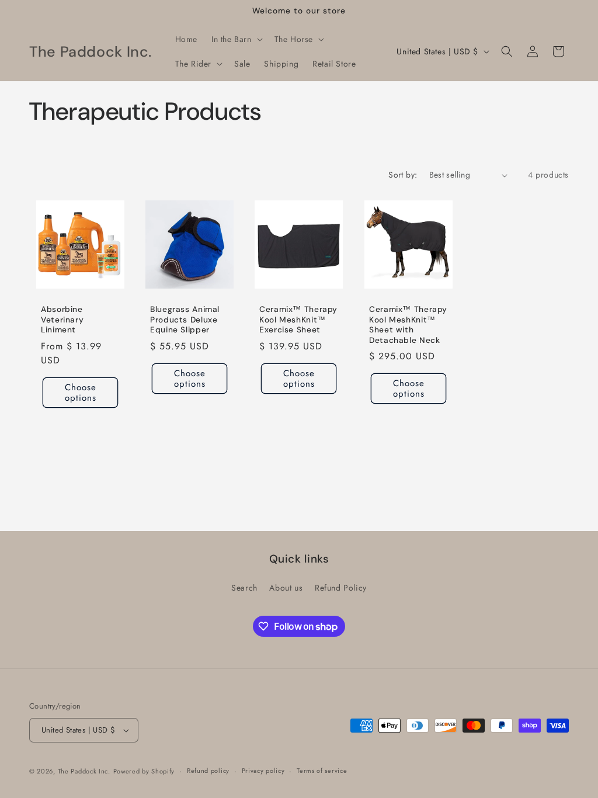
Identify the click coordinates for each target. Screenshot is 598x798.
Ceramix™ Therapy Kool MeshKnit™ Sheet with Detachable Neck (408, 325)
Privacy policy (263, 770)
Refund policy (208, 770)
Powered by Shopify (144, 771)
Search (244, 588)
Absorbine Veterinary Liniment (62, 320)
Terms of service (322, 770)
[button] (235, 39)
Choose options (80, 392)
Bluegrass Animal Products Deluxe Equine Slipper (185, 320)
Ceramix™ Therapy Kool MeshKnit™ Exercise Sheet (298, 320)
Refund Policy (341, 588)
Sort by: (402, 175)
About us (286, 588)
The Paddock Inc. (84, 771)
